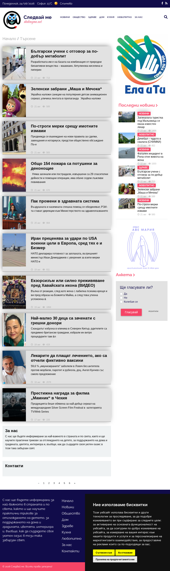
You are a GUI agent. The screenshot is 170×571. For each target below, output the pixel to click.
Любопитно (124, 17)
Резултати (153, 311)
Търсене (28, 38)
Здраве (92, 17)
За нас (139, 17)
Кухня (110, 17)
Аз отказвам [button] (125, 552)
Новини (65, 17)
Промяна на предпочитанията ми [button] (115, 559)
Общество (79, 17)
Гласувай (131, 312)
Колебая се (131, 301)
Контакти (70, 551)
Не (125, 297)
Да (125, 293)
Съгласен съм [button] (104, 552)
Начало (9, 38)
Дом (101, 17)
